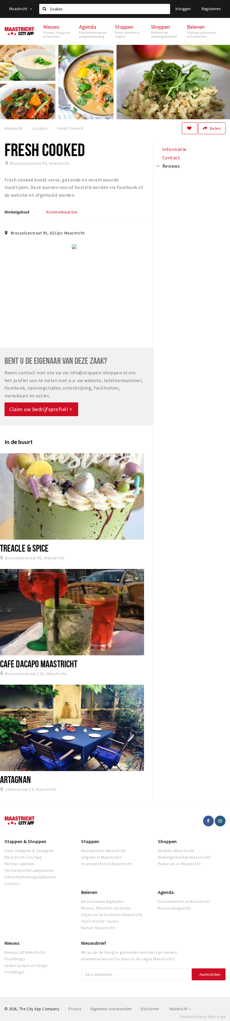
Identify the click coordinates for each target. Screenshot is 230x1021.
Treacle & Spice (24, 548)
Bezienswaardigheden (102, 901)
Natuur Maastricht (98, 927)
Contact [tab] (171, 158)
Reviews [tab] (171, 166)
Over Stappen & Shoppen (29, 850)
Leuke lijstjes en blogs (26, 965)
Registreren (211, 8)
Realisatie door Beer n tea (203, 1016)
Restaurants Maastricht (103, 850)
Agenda (166, 892)
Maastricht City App (23, 857)
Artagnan (15, 779)
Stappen (90, 841)
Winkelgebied (16, 212)
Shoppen (167, 841)
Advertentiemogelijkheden (30, 877)
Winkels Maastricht (176, 850)
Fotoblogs (14, 972)
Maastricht (18, 8)
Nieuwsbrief (93, 943)
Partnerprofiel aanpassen (29, 870)
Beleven (89, 892)
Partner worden (19, 863)
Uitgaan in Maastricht (101, 857)
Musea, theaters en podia (106, 908)
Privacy (74, 1008)
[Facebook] (208, 821)
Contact (11, 883)
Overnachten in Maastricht (106, 863)
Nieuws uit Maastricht (25, 952)
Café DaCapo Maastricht (38, 664)
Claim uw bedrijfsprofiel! (39, 409)
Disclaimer (150, 1008)
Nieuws (11, 943)
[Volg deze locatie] (189, 128)
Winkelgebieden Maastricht (184, 857)
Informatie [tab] (174, 149)
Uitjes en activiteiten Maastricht (112, 914)
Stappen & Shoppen (25, 841)
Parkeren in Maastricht (179, 863)
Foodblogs (14, 959)
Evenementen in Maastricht (184, 901)
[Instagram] (220, 821)
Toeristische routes (100, 921)
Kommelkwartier (62, 212)
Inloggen (183, 8)
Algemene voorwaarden (111, 1008)
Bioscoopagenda (174, 908)
